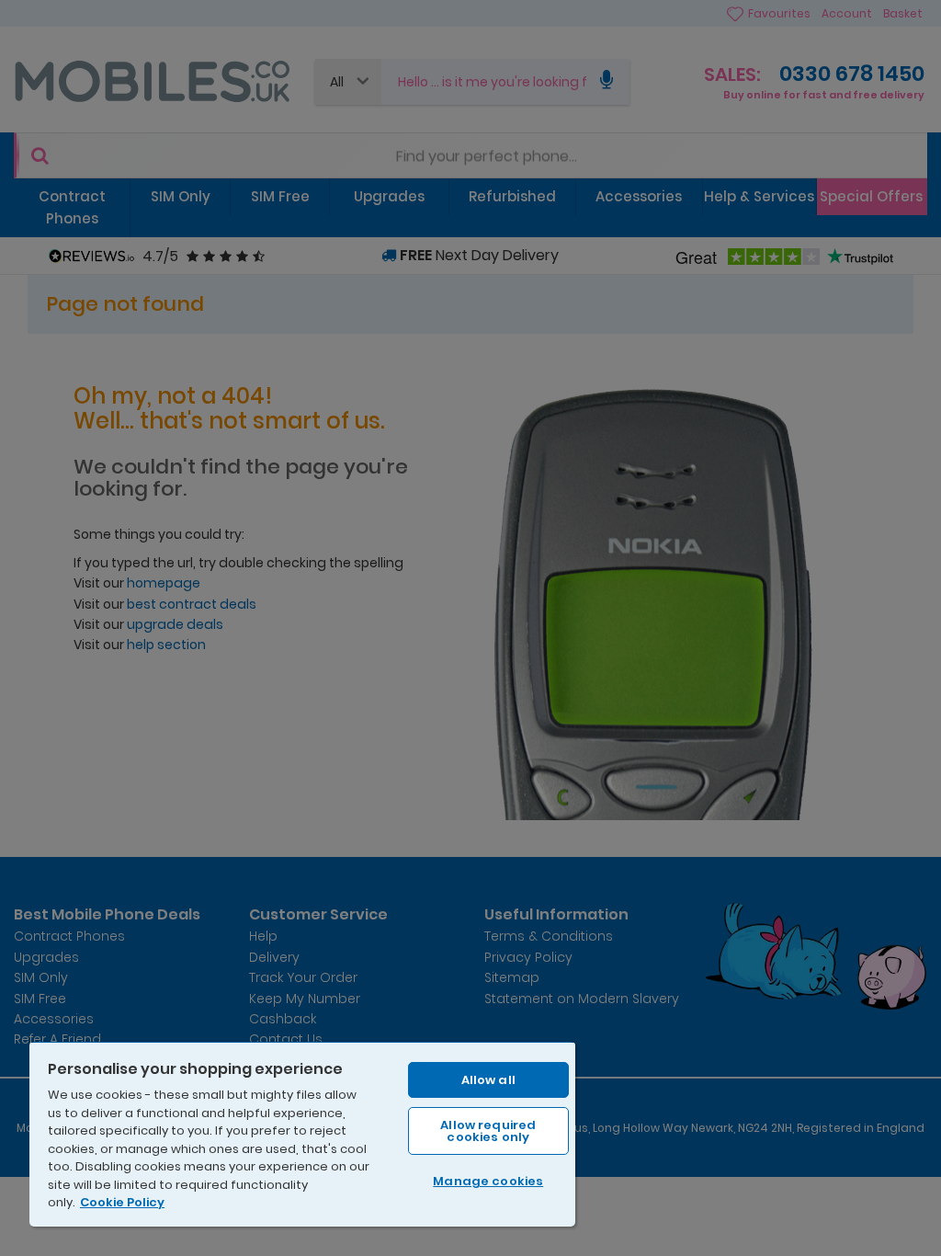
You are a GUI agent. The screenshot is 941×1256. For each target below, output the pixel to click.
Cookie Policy (122, 1202)
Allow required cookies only (488, 1131)
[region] (302, 1134)
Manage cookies (488, 1181)
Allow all (488, 1080)
